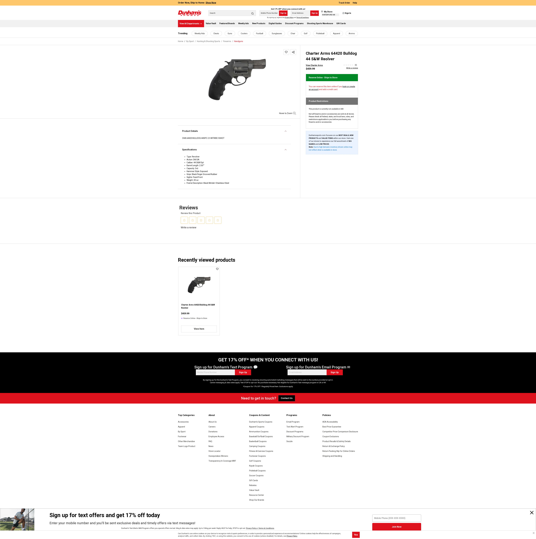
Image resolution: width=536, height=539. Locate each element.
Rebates (253, 485)
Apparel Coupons (256, 427)
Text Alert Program (294, 427)
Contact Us (287, 398)
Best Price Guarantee (331, 427)
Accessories (183, 422)
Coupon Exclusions (330, 436)
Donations (213, 431)
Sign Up (283, 13)
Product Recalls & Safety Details (336, 441)
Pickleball (320, 33)
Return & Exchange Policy (333, 446)
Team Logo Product (186, 446)
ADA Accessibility (330, 422)
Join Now (396, 526)
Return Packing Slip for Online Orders (338, 451)
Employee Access (216, 436)
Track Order (344, 3)
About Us (213, 422)
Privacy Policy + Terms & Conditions (260, 528)
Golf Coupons (255, 461)
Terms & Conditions (303, 17)
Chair (293, 33)
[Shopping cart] (356, 13)
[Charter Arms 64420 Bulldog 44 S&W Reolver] (237, 79)
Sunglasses (277, 33)
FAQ (210, 441)
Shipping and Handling (332, 456)
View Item (199, 329)
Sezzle (289, 441)
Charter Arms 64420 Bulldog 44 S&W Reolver (198, 306)
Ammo (352, 33)
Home (180, 41)
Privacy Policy (289, 17)
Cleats (216, 33)
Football (259, 33)
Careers (212, 427)
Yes (356, 534)
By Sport (182, 431)
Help (355, 3)
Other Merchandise (186, 441)
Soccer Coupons (256, 475)
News (211, 446)
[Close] (532, 512)
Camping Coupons (257, 446)
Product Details (190, 131)
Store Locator (215, 451)
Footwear (182, 436)
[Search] (252, 13)
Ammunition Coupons (258, 431)
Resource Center (256, 495)
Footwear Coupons (257, 456)
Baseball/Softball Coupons (261, 436)
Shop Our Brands (256, 500)
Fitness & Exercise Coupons (261, 451)
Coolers (244, 33)
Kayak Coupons (256, 466)
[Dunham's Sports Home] (189, 13)
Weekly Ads (200, 33)
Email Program (293, 422)
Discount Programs (294, 431)
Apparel (336, 33)
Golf (306, 33)
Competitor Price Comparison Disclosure (340, 431)
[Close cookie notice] (533, 533)
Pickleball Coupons (257, 471)
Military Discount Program (297, 436)
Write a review (352, 68)
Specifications (189, 149)
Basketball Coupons (258, 441)
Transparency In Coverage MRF (222, 461)
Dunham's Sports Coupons (260, 422)
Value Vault (254, 490)
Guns (230, 33)
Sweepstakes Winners (218, 456)
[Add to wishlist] (286, 52)
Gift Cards (253, 480)
